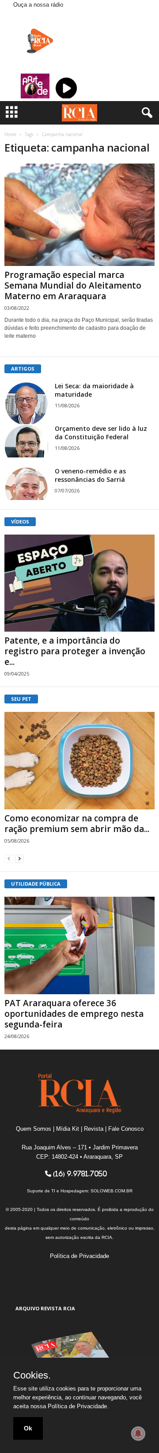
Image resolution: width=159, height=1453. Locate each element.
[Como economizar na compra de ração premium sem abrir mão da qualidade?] (79, 760)
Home (10, 134)
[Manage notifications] (138, 1433)
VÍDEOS (20, 521)
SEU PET (21, 698)
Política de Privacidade (79, 1256)
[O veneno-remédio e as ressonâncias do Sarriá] (26, 483)
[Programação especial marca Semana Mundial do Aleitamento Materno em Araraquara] (79, 215)
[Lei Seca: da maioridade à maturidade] (26, 404)
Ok (28, 1428)
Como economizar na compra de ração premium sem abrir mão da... (76, 823)
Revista (93, 1128)
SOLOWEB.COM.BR (111, 1190)
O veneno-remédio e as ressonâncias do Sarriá (90, 475)
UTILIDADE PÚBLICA (36, 883)
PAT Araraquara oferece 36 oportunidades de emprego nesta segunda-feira (74, 1013)
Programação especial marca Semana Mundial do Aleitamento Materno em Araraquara (72, 285)
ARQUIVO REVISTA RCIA (45, 1308)
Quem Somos (33, 1128)
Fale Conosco (126, 1128)
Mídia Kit (67, 1128)
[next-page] (19, 858)
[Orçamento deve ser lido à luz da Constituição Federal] (26, 440)
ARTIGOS (22, 368)
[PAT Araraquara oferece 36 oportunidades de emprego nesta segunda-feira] (79, 945)
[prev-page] (8, 858)
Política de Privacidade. (78, 1406)
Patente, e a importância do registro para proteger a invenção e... (74, 651)
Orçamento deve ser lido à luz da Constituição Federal (101, 432)
